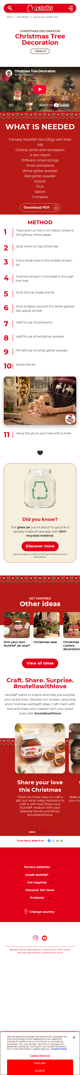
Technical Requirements (29, 953)
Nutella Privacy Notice (52, 953)
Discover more (40, 546)
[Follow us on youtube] (44, 938)
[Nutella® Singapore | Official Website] (40, 8)
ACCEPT (40, 1071)
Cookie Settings (40, 1056)
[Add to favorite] (40, 453)
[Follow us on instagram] (35, 938)
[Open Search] (10, 8)
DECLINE (40, 1063)
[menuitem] (37, 875)
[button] (55, 867)
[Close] (74, 1037)
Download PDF (37, 207)
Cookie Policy (49, 950)
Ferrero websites (37, 867)
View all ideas (40, 663)
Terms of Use (63, 950)
